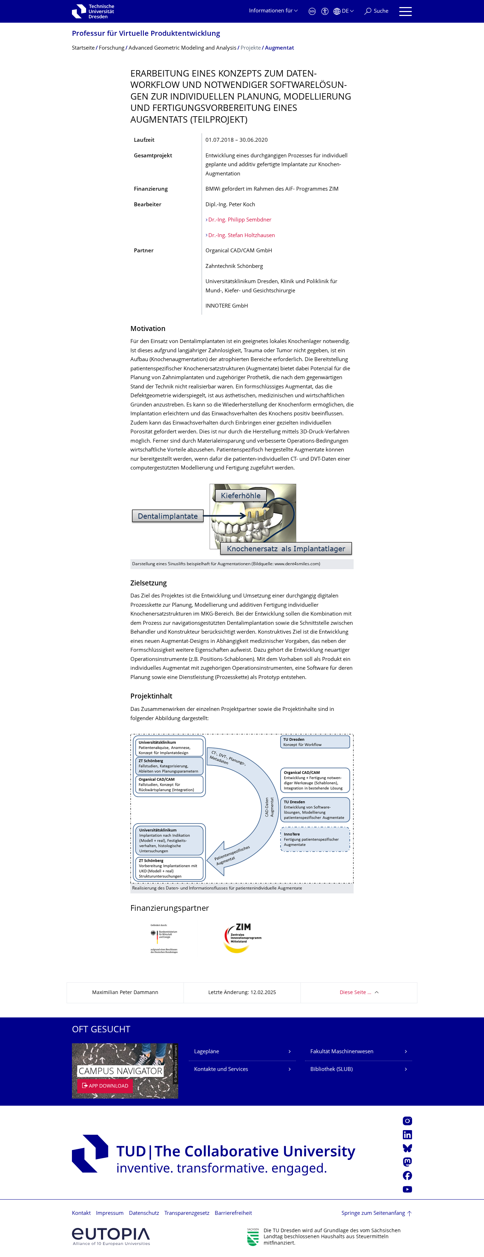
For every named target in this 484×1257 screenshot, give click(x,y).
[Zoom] (242, 521)
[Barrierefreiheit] (325, 11)
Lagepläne (206, 1052)
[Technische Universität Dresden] (93, 11)
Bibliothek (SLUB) (331, 1069)
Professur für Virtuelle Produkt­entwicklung (146, 34)
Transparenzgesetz (186, 1213)
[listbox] (242, 944)
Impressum (110, 1213)
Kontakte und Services (221, 1069)
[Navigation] (405, 11)
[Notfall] (312, 11)
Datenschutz (144, 1213)
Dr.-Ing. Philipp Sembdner (239, 220)
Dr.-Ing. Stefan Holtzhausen (241, 236)
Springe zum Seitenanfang (373, 1213)
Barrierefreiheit (233, 1213)
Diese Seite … (355, 993)
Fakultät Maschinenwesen (341, 1052)
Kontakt (81, 1213)
